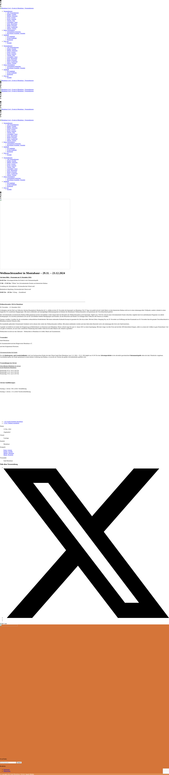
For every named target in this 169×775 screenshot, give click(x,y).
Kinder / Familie (11, 14)
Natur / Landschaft (12, 27)
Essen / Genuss (11, 17)
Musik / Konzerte (12, 25)
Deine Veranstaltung (9, 30)
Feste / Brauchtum (12, 24)
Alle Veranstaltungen (13, 13)
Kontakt (9, 43)
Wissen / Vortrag (11, 28)
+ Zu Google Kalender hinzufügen (13, 421)
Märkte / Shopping (12, 16)
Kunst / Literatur (11, 19)
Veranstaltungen (8, 11)
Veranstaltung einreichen (14, 32)
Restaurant (10, 39)
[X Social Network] (86, 617)
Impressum (7, 769)
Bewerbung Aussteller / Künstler (16, 33)
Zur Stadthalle (11, 36)
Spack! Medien (30, 774)
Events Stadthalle (12, 38)
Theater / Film (11, 20)
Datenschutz (7, 771)
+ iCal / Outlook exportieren (11, 423)
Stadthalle (6, 35)
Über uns (6, 41)
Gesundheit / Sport (12, 22)
